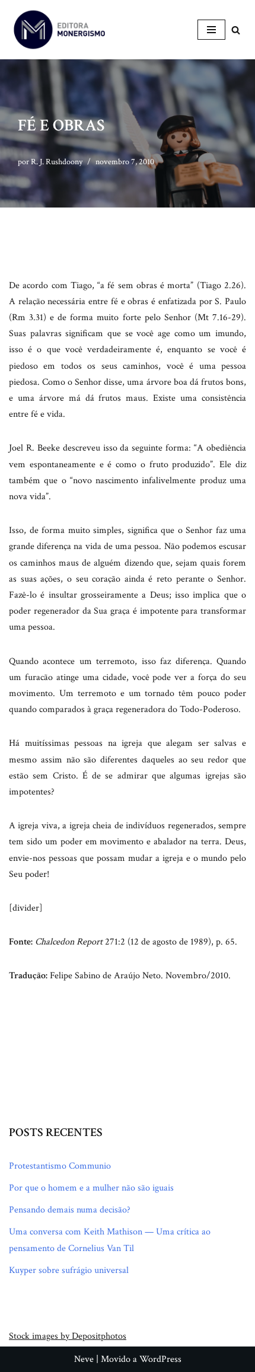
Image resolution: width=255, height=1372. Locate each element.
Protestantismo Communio (60, 1166)
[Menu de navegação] (211, 30)
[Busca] (235, 29)
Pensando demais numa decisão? (69, 1210)
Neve (84, 1359)
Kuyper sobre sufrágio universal (69, 1270)
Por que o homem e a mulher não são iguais (91, 1188)
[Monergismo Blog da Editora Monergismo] (59, 29)
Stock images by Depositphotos (67, 1336)
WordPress (160, 1359)
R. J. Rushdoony (56, 161)
